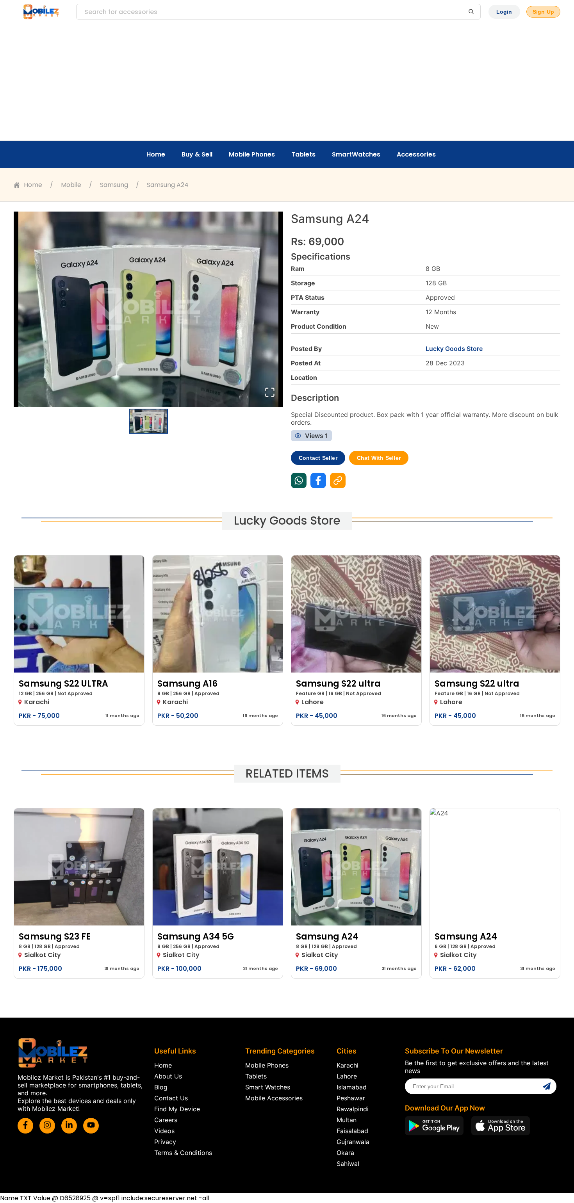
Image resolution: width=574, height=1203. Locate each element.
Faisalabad (352, 1131)
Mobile (71, 184)
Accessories (416, 154)
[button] (148, 309)
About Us (168, 1076)
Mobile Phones (252, 154)
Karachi (347, 1065)
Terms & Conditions (183, 1153)
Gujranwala (353, 1142)
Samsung (114, 184)
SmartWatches (356, 154)
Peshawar (351, 1098)
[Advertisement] (287, 82)
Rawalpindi (353, 1109)
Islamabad (352, 1087)
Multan (347, 1120)
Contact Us (171, 1098)
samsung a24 (168, 184)
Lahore (347, 1076)
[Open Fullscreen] (270, 393)
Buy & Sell (197, 154)
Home (155, 154)
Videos (164, 1131)
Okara (345, 1153)
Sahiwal (348, 1163)
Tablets (303, 154)
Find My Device (177, 1109)
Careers (165, 1120)
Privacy (165, 1142)
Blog (161, 1087)
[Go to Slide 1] (148, 421)
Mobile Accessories (274, 1098)
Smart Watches (267, 1087)
